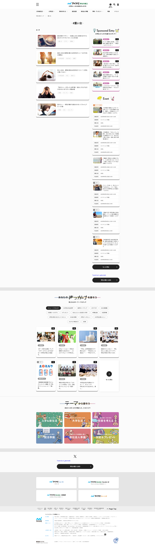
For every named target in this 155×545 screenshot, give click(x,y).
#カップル (65, 92)
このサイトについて (40, 509)
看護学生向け (72, 516)
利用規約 (45, 509)
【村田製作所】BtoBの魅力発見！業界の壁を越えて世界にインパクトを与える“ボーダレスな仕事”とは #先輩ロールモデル (111, 243)
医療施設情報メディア (87, 526)
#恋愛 (59, 92)
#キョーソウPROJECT (53, 308)
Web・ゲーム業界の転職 (64, 530)
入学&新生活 (39, 11)
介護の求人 (56, 533)
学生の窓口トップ (40, 15)
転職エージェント (87, 530)
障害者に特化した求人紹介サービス (76, 518)
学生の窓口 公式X (106, 280)
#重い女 (49, 15)
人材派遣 (56, 530)
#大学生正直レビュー (100, 317)
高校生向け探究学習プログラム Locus (70, 520)
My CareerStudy (71, 526)
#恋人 (67, 75)
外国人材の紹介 (73, 533)
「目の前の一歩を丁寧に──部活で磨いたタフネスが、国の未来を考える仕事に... (111, 65)
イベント (116, 11)
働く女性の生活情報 (58, 524)
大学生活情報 (107, 523)
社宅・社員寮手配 (91, 535)
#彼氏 (71, 92)
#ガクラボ (94, 308)
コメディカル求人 (86, 531)
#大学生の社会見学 (68, 308)
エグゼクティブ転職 (97, 530)
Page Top (112, 509)
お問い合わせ (56, 509)
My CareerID (78, 526)
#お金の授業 (73, 317)
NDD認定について (90, 509)
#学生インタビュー (85, 317)
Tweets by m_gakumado (99, 275)
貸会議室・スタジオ (82, 535)
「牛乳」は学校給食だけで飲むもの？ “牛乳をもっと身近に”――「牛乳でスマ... (88, 350)
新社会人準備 (84, 11)
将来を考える (62, 11)
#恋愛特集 (104, 312)
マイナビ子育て (102, 524)
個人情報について (50, 509)
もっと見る (106, 267)
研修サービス (57, 535)
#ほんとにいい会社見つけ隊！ (80, 312)
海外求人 (95, 516)
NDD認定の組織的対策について (99, 509)
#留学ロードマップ (82, 308)
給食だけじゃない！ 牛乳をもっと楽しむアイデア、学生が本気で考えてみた (108, 350)
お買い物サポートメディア (98, 526)
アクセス (60, 541)
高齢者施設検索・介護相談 (77, 527)
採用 (74, 541)
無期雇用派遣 (110, 531)
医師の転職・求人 (95, 531)
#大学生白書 (61, 58)
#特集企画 (95, 312)
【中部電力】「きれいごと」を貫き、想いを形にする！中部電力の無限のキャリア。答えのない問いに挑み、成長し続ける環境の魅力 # (111, 136)
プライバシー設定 (83, 509)
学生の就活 (56, 516)
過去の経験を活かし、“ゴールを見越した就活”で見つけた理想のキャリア (110, 76)
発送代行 (74, 535)
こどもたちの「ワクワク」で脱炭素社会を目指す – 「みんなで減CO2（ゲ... (111, 87)
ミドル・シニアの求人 (63, 518)
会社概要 (56, 541)
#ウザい (66, 41)
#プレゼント (65, 312)
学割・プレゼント (96, 11)
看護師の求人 (79, 531)
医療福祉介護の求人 (106, 518)
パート (55, 518)
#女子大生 (68, 58)
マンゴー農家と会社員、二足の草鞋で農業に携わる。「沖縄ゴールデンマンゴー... (111, 43)
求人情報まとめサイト (58, 523)
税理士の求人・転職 (58, 531)
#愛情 (74, 58)
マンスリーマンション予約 (111, 526)
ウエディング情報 (77, 524)
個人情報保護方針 (86, 541)
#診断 (84, 321)
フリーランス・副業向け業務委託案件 (92, 518)
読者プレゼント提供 (68, 509)
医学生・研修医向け (80, 516)
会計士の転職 (105, 530)
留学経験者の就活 (64, 516)
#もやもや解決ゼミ (74, 321)
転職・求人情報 (89, 516)
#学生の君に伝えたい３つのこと (57, 317)
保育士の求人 (103, 531)
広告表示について (61, 509)
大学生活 (51, 11)
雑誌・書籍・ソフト (68, 524)
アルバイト (113, 516)
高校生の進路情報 (58, 520)
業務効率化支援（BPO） (66, 535)
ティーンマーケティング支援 (97, 523)
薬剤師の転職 (72, 531)
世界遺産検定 (85, 524)
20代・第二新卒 (74, 530)
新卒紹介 (81, 530)
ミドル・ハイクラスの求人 (104, 516)
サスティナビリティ (67, 541)
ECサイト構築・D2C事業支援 (60, 526)
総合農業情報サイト (93, 524)
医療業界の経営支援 (65, 533)
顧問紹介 (66, 531)
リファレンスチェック (100, 535)
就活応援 (74, 11)
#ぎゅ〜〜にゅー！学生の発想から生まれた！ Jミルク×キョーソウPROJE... (66, 350)
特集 (108, 11)
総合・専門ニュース (69, 523)
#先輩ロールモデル (53, 312)
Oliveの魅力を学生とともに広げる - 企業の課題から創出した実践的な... (110, 54)
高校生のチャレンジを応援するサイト (82, 523)
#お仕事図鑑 (104, 308)
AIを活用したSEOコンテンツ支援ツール (62, 527)
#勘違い (72, 41)
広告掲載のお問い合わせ (76, 509)
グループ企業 (78, 541)
